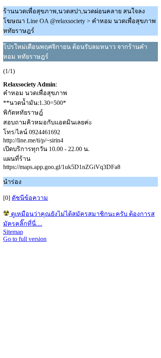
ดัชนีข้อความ (30, 197)
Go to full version (25, 239)
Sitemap (13, 231)
